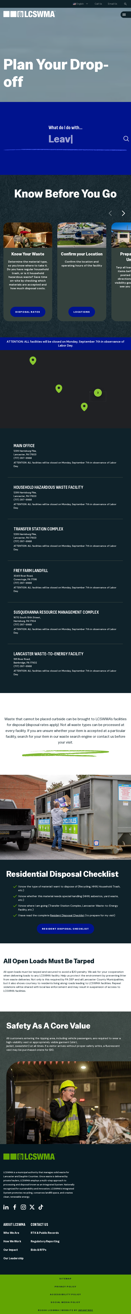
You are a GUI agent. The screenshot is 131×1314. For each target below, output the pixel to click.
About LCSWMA (14, 1225)
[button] (84, 407)
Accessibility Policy (65, 1294)
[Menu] (124, 14)
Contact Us (39, 1225)
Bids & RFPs (38, 1250)
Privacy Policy (65, 1286)
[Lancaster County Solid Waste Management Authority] (29, 14)
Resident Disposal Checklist (67, 915)
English (80, 4)
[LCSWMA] (43, 1157)
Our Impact (10, 1250)
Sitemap (65, 1278)
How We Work (12, 1241)
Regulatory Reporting (45, 1241)
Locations (82, 311)
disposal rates (27, 311)
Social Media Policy (65, 1302)
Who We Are (11, 1233)
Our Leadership (13, 1258)
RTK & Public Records (45, 1233)
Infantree (85, 1310)
